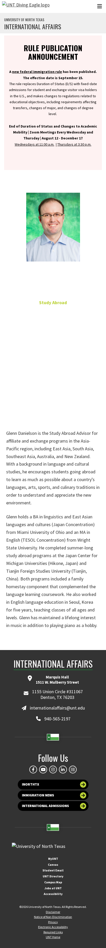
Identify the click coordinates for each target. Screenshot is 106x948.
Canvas (53, 865)
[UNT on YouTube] (43, 769)
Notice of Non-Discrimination (53, 917)
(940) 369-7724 (53, 378)
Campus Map (53, 882)
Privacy (53, 922)
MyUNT (53, 859)
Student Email (53, 870)
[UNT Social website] (73, 769)
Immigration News (38, 795)
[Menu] (99, 6)
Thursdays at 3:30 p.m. (74, 144)
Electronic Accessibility (53, 927)
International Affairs (32, 26)
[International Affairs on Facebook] (33, 769)
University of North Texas (24, 19)
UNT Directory (53, 876)
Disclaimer (53, 912)
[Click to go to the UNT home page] (26, 6)
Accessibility (53, 894)
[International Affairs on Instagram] (53, 769)
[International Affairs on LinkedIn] (63, 769)
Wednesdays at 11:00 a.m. (34, 144)
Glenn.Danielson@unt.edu (52, 389)
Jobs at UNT (53, 888)
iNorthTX (30, 784)
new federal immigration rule (37, 71)
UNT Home (53, 937)
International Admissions (45, 806)
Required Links (53, 932)
